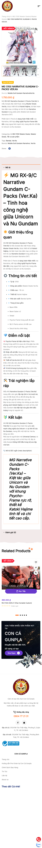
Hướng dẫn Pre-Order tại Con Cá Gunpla (16, 763)
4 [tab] (24, 615)
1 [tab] (17, 615)
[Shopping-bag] (24, 722)
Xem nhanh (36, 572)
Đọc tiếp (22, 591)
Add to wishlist (36, 562)
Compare (36, 567)
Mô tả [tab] (7, 167)
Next (38, 68)
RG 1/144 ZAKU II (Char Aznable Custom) (17, 603)
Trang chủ (5, 16)
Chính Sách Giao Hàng (10, 767)
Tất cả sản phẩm (13, 137)
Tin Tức (4, 771)
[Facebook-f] (17, 722)
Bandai (8, 141)
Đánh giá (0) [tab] (10, 532)
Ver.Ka (32, 93)
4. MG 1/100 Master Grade (20, 16)
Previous (38, 74)
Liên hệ (4, 775)
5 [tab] (26, 615)
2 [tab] (20, 615)
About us (5, 779)
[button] (36, 29)
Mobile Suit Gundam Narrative (19, 93)
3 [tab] (22, 615)
